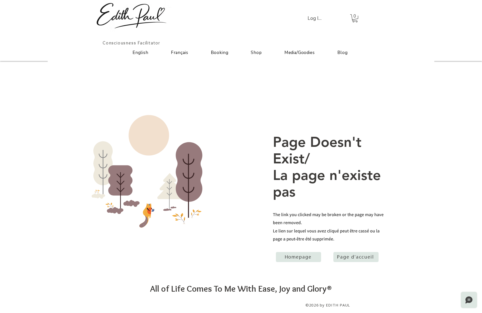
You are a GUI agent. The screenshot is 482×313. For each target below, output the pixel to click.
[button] (355, 18)
